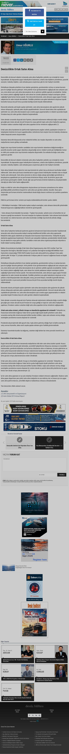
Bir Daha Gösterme (31, 31)
